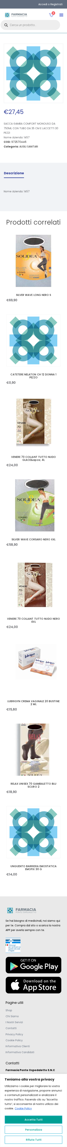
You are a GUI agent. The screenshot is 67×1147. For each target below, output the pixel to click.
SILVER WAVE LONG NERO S (33, 294)
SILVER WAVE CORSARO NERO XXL (33, 539)
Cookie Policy (23, 1108)
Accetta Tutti (33, 1119)
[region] (33, 1110)
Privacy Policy (14, 1034)
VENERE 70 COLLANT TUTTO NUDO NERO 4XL (33, 620)
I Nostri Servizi (14, 1022)
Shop (9, 1010)
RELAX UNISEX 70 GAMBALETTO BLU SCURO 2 (33, 785)
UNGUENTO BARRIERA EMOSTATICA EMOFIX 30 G (33, 868)
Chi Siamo (12, 1016)
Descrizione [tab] (14, 173)
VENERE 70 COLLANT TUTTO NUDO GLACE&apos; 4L (33, 458)
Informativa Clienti (18, 1046)
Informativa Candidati (20, 1052)
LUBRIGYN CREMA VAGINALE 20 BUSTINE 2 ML (33, 703)
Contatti (11, 1028)
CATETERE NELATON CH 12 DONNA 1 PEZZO (33, 376)
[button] (61, 15)
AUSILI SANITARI (28, 146)
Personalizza (33, 1130)
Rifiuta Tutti (33, 1140)
